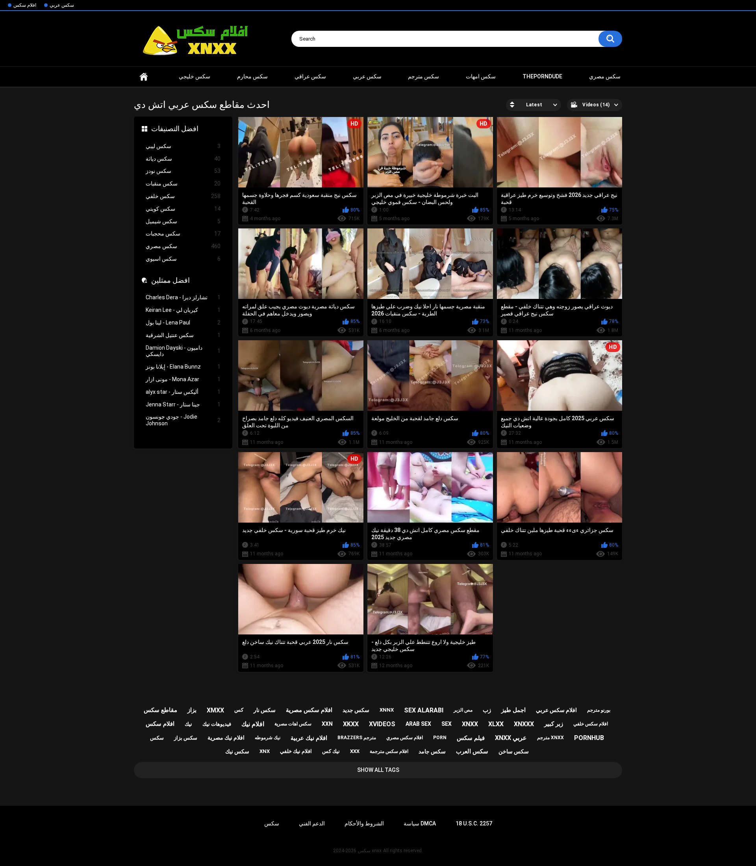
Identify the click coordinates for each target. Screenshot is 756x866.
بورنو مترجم (598, 710)
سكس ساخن (513, 751)
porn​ (440, 737)
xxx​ (354, 751)
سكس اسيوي (183, 259)
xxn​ (327, 724)
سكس (157, 738)
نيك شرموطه (267, 737)
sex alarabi (423, 710)
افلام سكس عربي (556, 710)
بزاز (191, 710)
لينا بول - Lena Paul (183, 322)
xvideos (382, 724)
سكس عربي (62, 5)
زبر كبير (553, 723)
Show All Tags (378, 770)
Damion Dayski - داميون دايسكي (183, 351)
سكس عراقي (310, 76)
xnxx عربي (511, 738)
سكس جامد (432, 751)
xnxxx (524, 724)
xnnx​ (387, 710)
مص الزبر (463, 710)
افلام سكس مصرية (309, 710)
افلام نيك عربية (309, 738)
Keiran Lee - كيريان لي (183, 310)
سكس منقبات (183, 183)
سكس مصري (605, 76)
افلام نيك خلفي (296, 751)
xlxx (496, 724)
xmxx (215, 710)
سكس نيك (237, 751)
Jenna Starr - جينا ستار (183, 404)
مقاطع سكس (160, 710)
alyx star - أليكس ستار (183, 392)
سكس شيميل (183, 221)
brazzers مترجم (356, 737)
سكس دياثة (183, 159)
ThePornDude (542, 76)
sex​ (446, 724)
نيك (188, 724)
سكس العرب (472, 751)
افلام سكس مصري (404, 737)
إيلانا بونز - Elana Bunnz (183, 366)
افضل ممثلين (170, 280)
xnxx (144, 77)
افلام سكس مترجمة (389, 751)
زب (487, 710)
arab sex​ (418, 724)
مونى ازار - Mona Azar (183, 379)
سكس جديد (356, 710)
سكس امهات (481, 76)
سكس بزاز (185, 738)
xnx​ (264, 751)
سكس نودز (183, 171)
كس (238, 710)
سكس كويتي (183, 209)
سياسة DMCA (420, 823)
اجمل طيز (513, 710)
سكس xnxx (370, 850)
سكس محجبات (183, 233)
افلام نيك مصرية (226, 737)
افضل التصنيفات (174, 128)
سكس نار (265, 710)
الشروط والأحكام (364, 823)
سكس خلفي (183, 196)
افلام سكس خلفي (590, 724)
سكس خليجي (194, 76)
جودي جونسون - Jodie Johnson (183, 420)
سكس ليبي (183, 146)
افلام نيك (252, 724)
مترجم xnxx (550, 737)
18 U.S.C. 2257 (474, 823)
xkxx (351, 724)
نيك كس (331, 751)
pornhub (589, 738)
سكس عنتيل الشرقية (183, 335)
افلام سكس (24, 5)
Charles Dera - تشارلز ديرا (183, 297)
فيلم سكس (471, 738)
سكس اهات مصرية (292, 724)
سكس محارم (252, 76)
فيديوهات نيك (216, 724)
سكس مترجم (423, 76)
